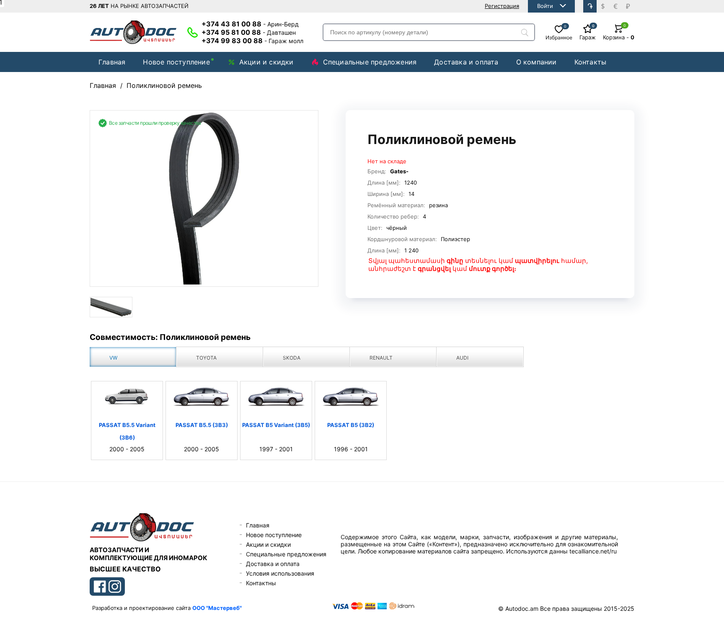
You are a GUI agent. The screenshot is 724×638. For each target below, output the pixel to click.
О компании (536, 62)
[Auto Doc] (133, 32)
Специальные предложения (370, 62)
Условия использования (280, 573)
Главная (111, 62)
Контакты (590, 62)
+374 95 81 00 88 (249, 32)
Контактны (261, 583)
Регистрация (502, 6)
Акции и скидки (266, 62)
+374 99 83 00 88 (252, 40)
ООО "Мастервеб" (217, 608)
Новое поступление (176, 62)
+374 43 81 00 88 (250, 24)
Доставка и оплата (466, 62)
